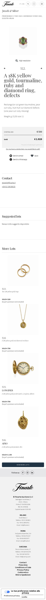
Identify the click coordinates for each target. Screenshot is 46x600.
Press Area (23, 565)
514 (4, 338)
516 (4, 440)
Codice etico (23, 572)
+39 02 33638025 (8, 186)
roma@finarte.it (25, 541)
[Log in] (34, 4)
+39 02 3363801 (25, 520)
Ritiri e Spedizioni (23, 574)
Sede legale (18, 499)
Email (18, 525)
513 (4, 289)
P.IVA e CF (19, 504)
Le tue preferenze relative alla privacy (25, 592)
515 (4, 387)
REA (19, 507)
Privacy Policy (23, 570)
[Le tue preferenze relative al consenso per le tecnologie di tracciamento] (12, 595)
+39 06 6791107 (25, 536)
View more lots (23, 465)
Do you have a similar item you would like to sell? (23, 149)
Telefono (18, 520)
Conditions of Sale (23, 567)
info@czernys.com (25, 557)
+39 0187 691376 (26, 552)
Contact (23, 562)
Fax (18, 523)
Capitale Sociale (20, 509)
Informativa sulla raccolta (15, 597)
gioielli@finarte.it (8, 182)
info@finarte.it (25, 525)
